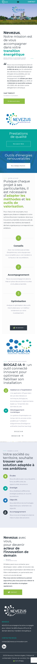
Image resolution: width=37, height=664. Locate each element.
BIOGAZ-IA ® (16, 436)
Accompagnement (18, 275)
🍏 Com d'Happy (18, 661)
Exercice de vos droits (19, 658)
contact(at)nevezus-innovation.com (14, 641)
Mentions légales (20, 655)
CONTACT (31, 2)
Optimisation (18, 301)
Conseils (18, 245)
